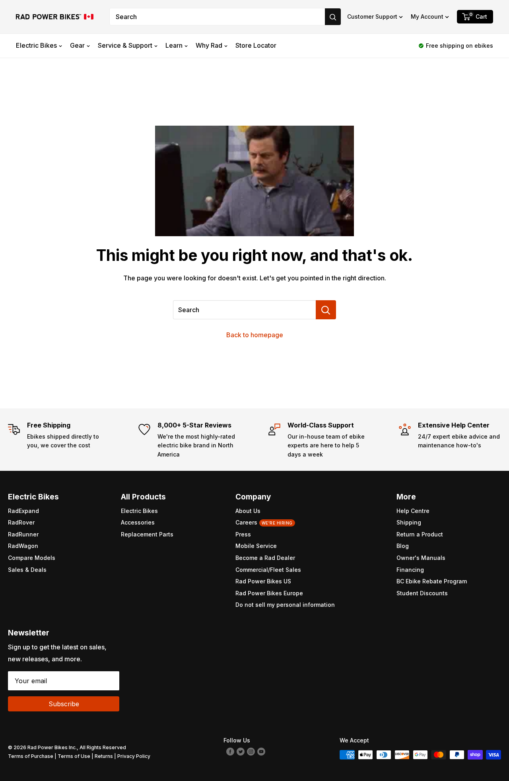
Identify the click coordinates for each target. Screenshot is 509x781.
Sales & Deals (27, 569)
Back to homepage (254, 335)
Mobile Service (256, 545)
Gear (77, 45)
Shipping (408, 522)
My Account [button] (427, 16)
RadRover (21, 522)
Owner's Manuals (420, 557)
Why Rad (209, 45)
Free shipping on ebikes (459, 45)
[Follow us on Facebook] (230, 751)
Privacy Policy (133, 756)
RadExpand (23, 510)
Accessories (138, 522)
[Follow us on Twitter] (241, 751)
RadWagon (23, 545)
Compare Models (31, 557)
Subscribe (64, 704)
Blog (402, 545)
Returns (104, 756)
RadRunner (23, 534)
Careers (264, 522)
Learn (174, 45)
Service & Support (125, 45)
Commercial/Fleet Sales (268, 569)
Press (243, 534)
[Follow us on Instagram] (251, 751)
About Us (247, 510)
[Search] (333, 16)
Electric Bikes (36, 45)
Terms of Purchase (30, 756)
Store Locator (255, 45)
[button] (375, 17)
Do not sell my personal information (285, 604)
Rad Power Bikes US (263, 581)
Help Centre (412, 510)
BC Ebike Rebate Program (431, 581)
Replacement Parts (147, 534)
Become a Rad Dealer (265, 557)
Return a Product (419, 534)
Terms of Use (74, 756)
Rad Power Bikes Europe (269, 593)
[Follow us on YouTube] (261, 751)
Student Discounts (422, 593)
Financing (410, 569)
